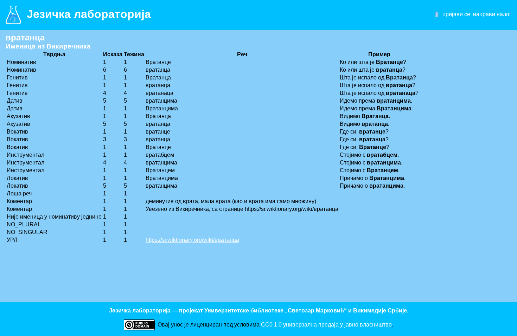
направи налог (492, 14)
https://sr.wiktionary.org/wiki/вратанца (192, 240)
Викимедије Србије (380, 311)
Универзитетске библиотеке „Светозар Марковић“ (275, 311)
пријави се (456, 14)
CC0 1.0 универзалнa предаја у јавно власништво (326, 325)
